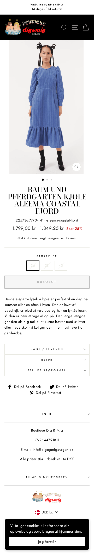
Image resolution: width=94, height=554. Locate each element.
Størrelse (47, 256)
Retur (47, 360)
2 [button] (47, 180)
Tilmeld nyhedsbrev (47, 477)
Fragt (42, 238)
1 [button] (43, 180)
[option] (47, 7)
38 (47, 265)
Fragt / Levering (47, 349)
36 (33, 265)
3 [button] (52, 180)
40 (61, 265)
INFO (47, 414)
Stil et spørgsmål (47, 370)
